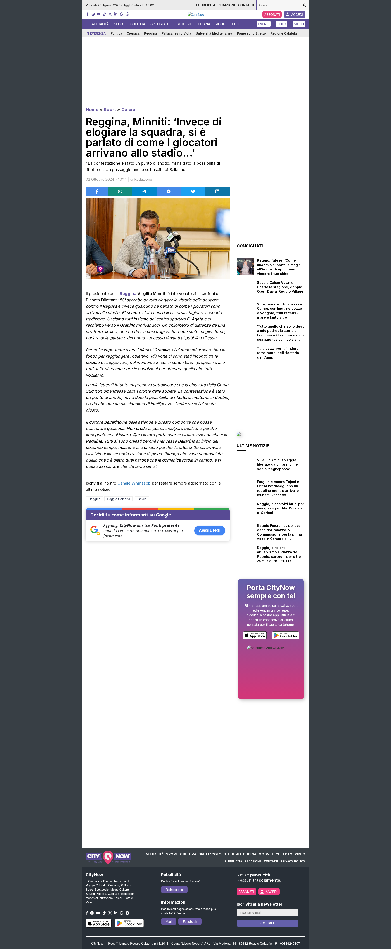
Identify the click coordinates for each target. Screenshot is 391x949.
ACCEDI (297, 14)
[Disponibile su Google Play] (285, 636)
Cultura (137, 24)
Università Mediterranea (214, 33)
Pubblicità (205, 5)
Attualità (100, 24)
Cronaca (133, 33)
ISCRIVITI (267, 923)
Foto (281, 24)
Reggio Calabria (118, 499)
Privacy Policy (292, 861)
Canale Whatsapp (134, 483)
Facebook (190, 921)
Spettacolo (160, 24)
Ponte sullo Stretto (251, 33)
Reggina (150, 33)
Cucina (204, 24)
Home (92, 109)
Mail (169, 921)
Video (299, 24)
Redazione (226, 5)
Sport (119, 24)
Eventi (263, 24)
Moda (220, 24)
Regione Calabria (283, 33)
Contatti (246, 5)
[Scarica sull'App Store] (255, 636)
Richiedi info (174, 889)
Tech (234, 24)
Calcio (128, 109)
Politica (116, 33)
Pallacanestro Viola (176, 33)
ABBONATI (272, 14)
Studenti (185, 24)
